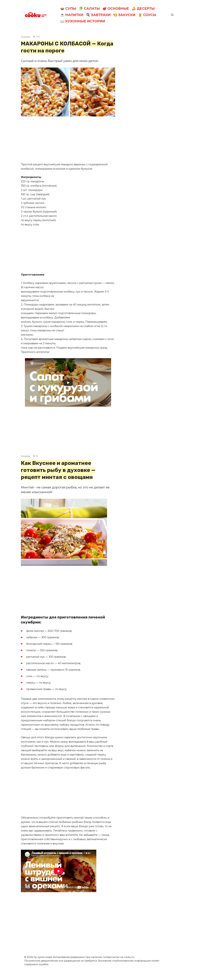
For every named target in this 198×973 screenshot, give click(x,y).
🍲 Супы (68, 8)
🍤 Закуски (124, 15)
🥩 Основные (115, 8)
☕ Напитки (71, 15)
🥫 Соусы (147, 15)
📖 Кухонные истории (82, 21)
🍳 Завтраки (98, 15)
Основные (25, 37)
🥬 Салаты (89, 8)
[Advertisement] (68, 139)
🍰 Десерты (143, 8)
